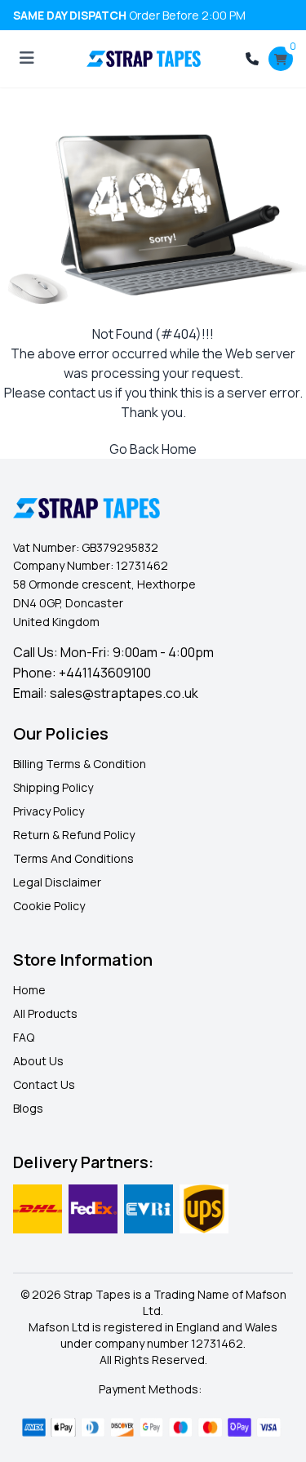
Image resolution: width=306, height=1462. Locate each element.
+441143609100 (105, 673)
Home (29, 990)
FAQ (23, 1037)
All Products (45, 1013)
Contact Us (44, 1084)
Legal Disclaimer (57, 882)
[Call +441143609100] (252, 59)
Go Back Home (153, 449)
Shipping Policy (53, 787)
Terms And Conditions (73, 858)
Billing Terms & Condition (79, 763)
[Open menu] (27, 58)
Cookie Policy (49, 905)
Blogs (28, 1108)
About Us (38, 1061)
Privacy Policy (48, 811)
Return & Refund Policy (74, 834)
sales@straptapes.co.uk (124, 693)
